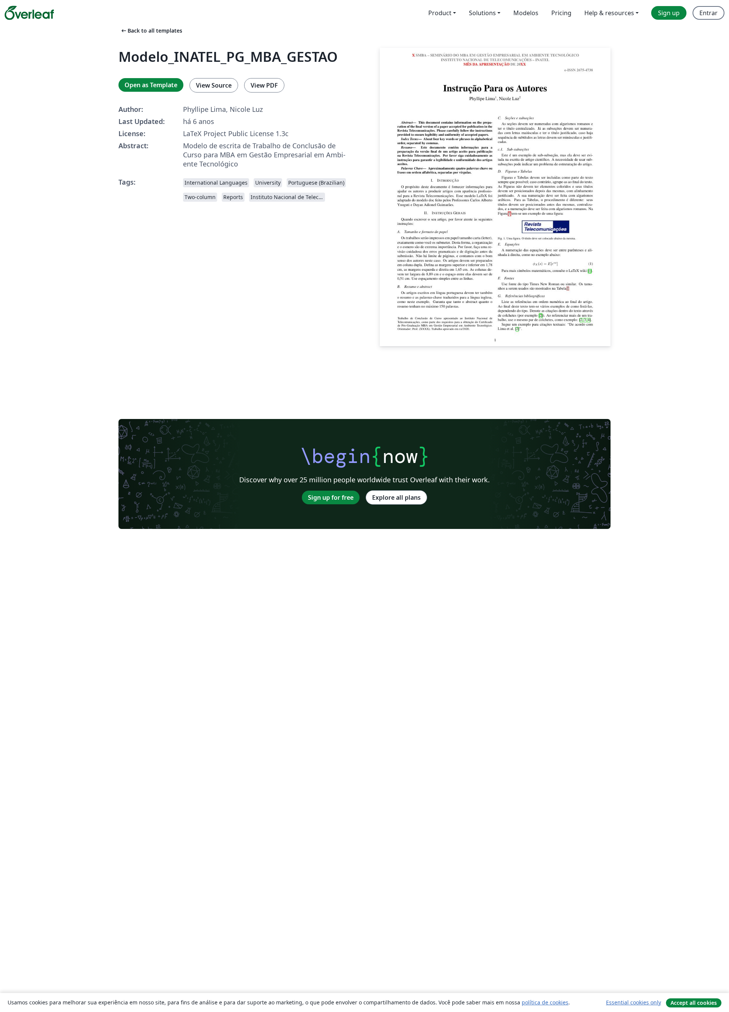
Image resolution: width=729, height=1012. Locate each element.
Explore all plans (396, 497)
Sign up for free (330, 497)
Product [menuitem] (439, 13)
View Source (214, 85)
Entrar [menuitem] (708, 13)
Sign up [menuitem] (669, 13)
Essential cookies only (633, 1002)
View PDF (264, 85)
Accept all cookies (694, 1002)
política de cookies (545, 1002)
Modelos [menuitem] (525, 13)
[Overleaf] (29, 13)
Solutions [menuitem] (482, 13)
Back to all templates (151, 30)
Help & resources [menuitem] (609, 13)
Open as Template (151, 85)
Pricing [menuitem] (561, 13)
